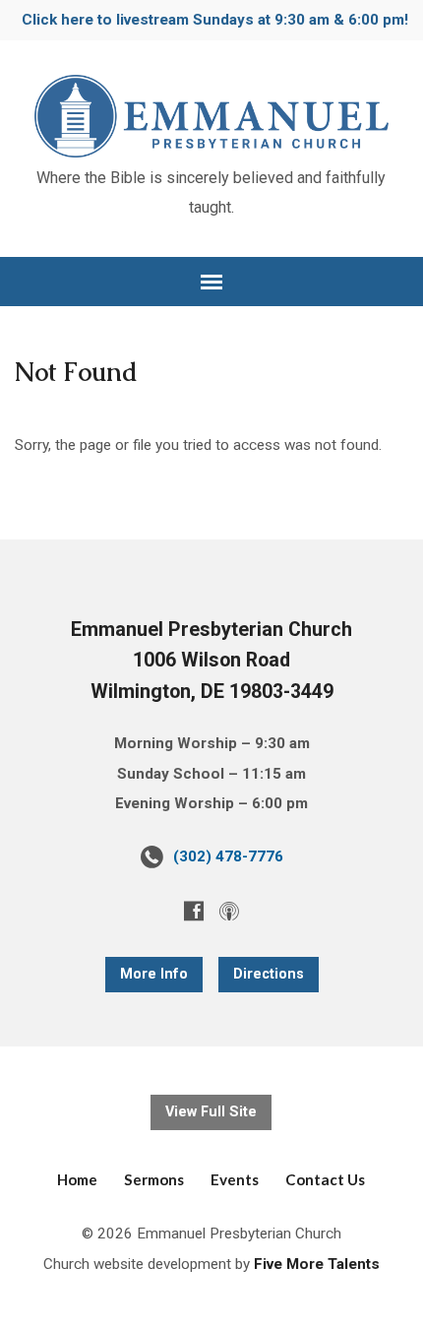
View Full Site (211, 1112)
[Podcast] (229, 910)
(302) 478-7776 (228, 856)
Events (235, 1179)
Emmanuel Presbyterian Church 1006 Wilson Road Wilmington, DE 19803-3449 (211, 660)
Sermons (154, 1179)
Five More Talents (317, 1264)
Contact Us (325, 1179)
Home (77, 1179)
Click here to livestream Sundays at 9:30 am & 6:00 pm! (215, 20)
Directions (268, 974)
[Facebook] (194, 910)
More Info (154, 974)
